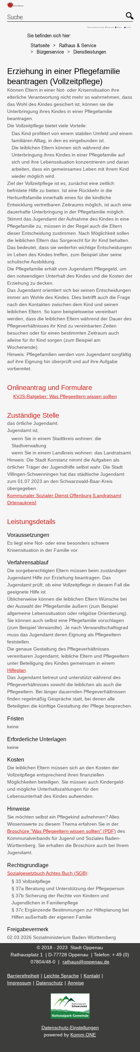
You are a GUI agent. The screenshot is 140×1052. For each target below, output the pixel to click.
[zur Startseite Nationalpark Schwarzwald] (70, 1017)
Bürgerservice (50, 51)
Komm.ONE (83, 1034)
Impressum (19, 982)
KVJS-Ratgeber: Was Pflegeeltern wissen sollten (65, 396)
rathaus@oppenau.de (86, 961)
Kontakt (92, 975)
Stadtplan (119, 27)
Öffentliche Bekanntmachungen (95, 27)
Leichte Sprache (61, 975)
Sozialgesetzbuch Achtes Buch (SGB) (47, 873)
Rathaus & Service (77, 45)
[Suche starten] (126, 12)
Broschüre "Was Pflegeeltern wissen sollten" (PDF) (61, 831)
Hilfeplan (16, 670)
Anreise (76, 982)
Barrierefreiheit (23, 975)
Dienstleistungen (89, 51)
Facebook (128, 27)
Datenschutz (49, 982)
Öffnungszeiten (110, 27)
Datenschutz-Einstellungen (70, 1027)
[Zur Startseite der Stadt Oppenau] (18, 7)
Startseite (40, 45)
